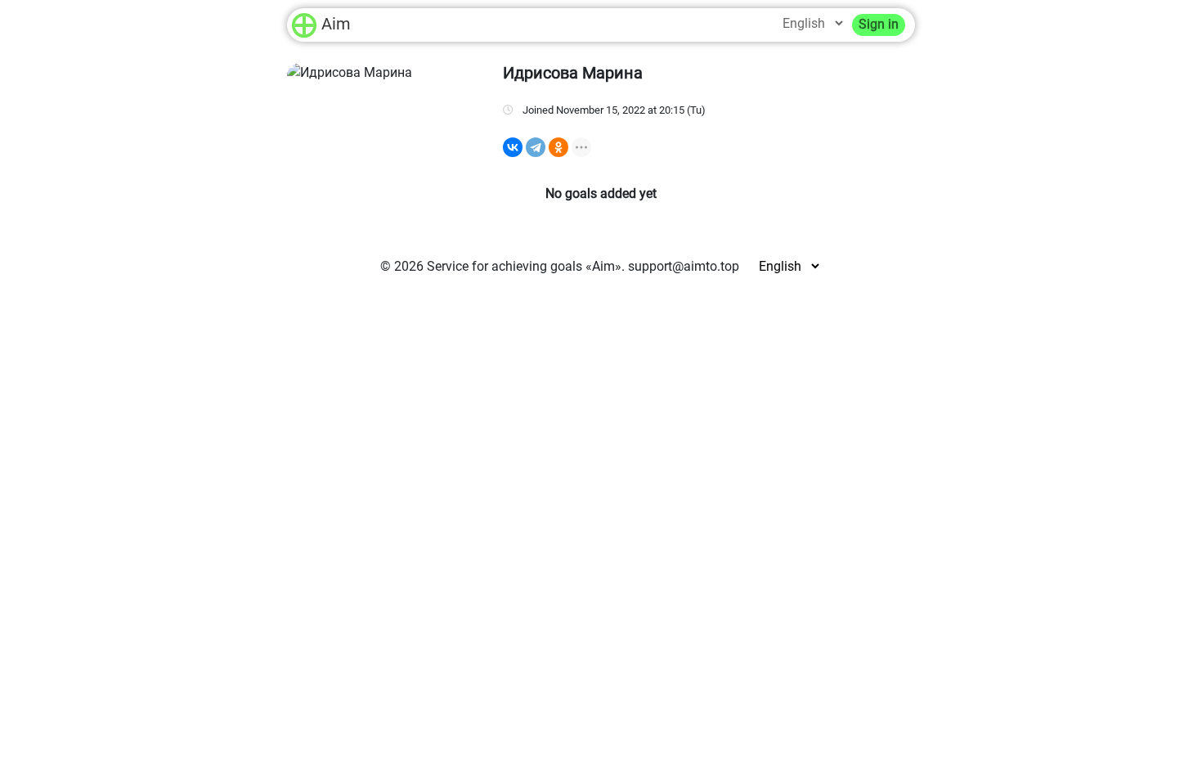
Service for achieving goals (504, 266)
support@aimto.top (683, 266)
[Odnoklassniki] (558, 147)
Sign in (879, 24)
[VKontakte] (513, 147)
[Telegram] (535, 147)
